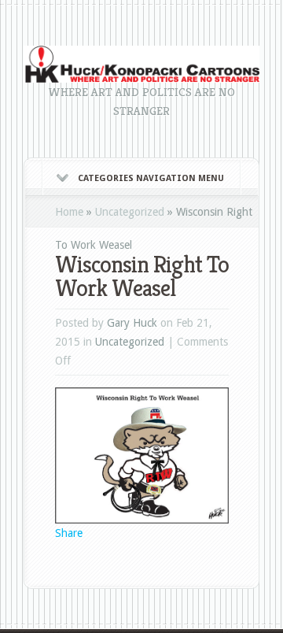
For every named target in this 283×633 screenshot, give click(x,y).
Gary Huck (132, 322)
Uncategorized (129, 211)
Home (69, 211)
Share (69, 533)
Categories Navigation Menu (151, 178)
